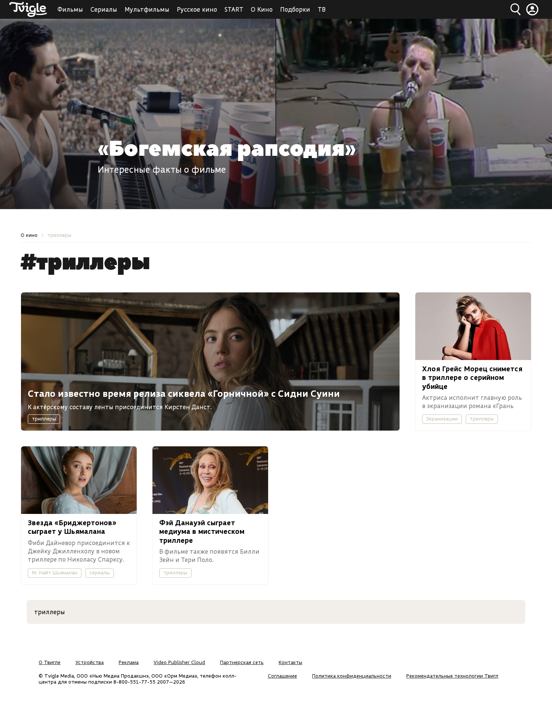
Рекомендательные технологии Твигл (452, 675)
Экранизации (442, 418)
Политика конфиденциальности (351, 675)
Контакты (290, 662)
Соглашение (282, 675)
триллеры (44, 418)
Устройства (89, 662)
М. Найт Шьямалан (54, 572)
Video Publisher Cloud (179, 662)
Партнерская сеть (242, 662)
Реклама (129, 662)
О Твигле (49, 662)
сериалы (99, 572)
